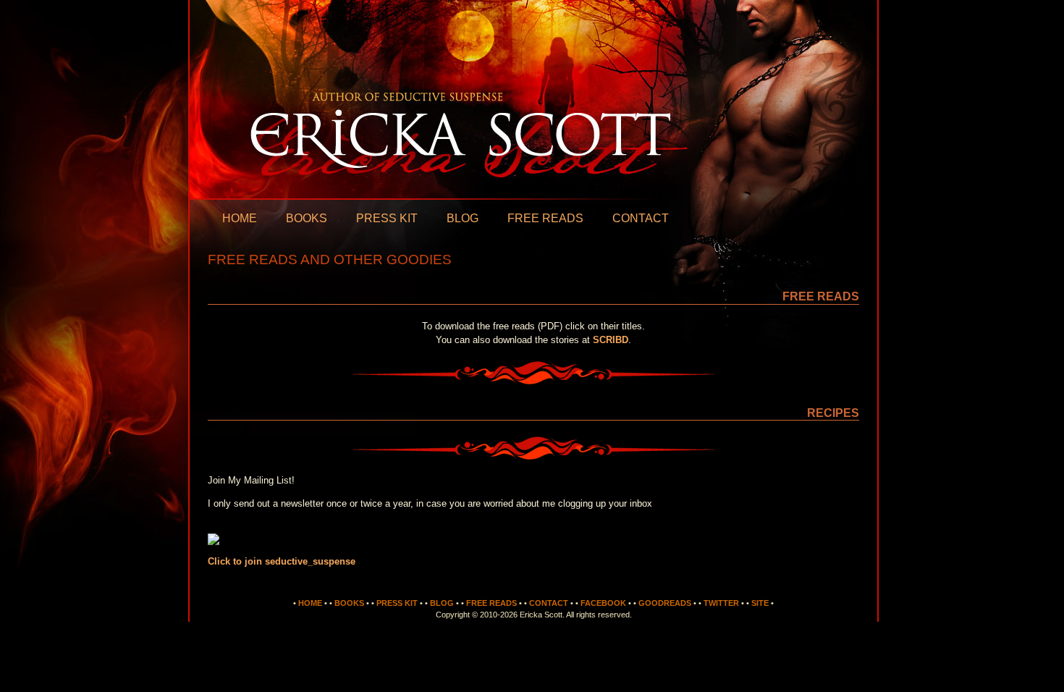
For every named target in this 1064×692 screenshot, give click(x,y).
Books (306, 218)
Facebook (603, 603)
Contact (640, 218)
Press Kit (387, 218)
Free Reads (545, 218)
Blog (462, 218)
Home (239, 218)
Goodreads (664, 603)
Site (760, 603)
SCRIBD (610, 339)
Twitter (721, 603)
